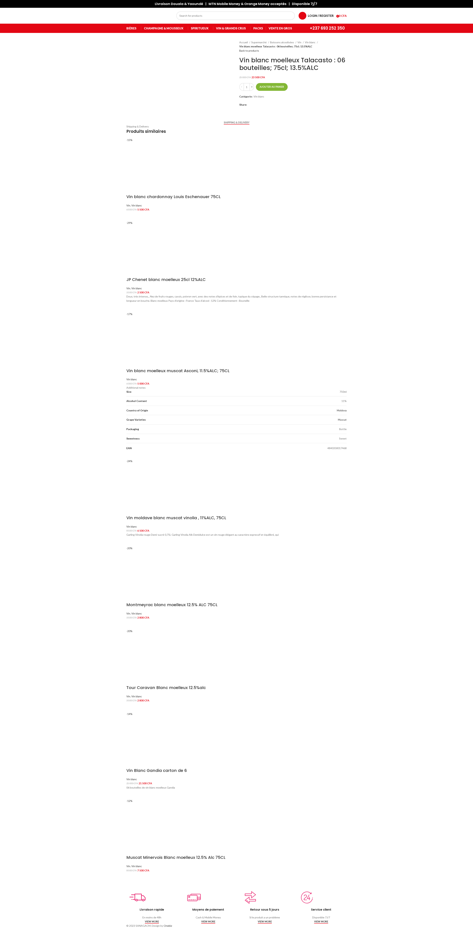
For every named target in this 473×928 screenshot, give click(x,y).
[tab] (236, 122)
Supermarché (259, 42)
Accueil (243, 42)
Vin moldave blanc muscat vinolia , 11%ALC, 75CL (176, 518)
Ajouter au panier (272, 86)
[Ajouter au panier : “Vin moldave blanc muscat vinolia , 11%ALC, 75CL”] (131, 541)
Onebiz (168, 925)
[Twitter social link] (254, 104)
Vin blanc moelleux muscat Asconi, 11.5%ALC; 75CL (177, 371)
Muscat (342, 419)
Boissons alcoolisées (282, 42)
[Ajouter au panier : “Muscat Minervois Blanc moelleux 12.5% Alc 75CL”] (131, 877)
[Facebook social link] (250, 104)
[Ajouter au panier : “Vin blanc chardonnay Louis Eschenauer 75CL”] (131, 216)
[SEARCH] (290, 15)
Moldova (342, 410)
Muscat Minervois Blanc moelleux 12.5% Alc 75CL (175, 857)
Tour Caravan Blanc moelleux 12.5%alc (166, 687)
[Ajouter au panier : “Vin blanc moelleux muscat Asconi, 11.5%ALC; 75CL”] (131, 454)
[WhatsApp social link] (263, 104)
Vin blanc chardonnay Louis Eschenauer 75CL (173, 197)
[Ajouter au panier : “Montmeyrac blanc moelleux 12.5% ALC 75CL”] (131, 624)
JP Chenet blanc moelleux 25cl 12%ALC (166, 279)
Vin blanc (310, 42)
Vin (299, 42)
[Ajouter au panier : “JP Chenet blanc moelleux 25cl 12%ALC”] (131, 307)
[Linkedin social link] (258, 104)
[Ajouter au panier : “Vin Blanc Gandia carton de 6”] (131, 794)
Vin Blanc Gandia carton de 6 (156, 770)
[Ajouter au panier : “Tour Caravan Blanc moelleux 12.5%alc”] (131, 707)
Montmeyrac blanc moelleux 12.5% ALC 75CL (171, 605)
